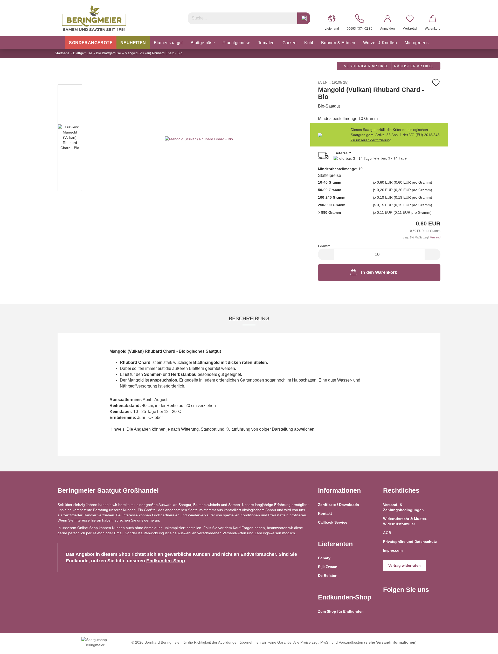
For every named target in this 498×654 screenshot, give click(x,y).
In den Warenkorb (379, 272)
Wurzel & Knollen (380, 43)
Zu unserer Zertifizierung (371, 140)
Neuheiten (133, 43)
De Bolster (327, 575)
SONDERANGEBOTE (91, 43)
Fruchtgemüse (236, 43)
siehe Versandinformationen (390, 642)
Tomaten (266, 43)
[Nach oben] (484, 646)
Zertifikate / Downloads (338, 505)
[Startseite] (59, 42)
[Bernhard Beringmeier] (94, 18)
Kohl (308, 43)
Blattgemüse (203, 43)
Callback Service (332, 522)
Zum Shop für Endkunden (341, 611)
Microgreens (416, 43)
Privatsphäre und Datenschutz (410, 541)
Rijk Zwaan (327, 567)
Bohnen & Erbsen (338, 43)
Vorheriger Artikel (366, 66)
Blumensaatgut (168, 43)
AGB (387, 533)
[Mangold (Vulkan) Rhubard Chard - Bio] (199, 139)
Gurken (289, 43)
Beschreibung (249, 318)
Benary (324, 558)
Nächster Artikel (414, 66)
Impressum (393, 550)
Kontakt (325, 513)
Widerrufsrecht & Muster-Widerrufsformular (405, 521)
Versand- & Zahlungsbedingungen (403, 507)
